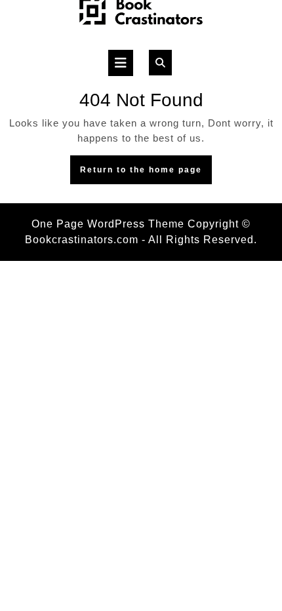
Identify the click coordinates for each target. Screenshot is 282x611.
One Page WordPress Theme (107, 223)
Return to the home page (146, 173)
